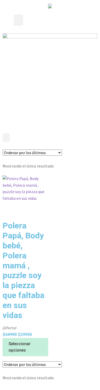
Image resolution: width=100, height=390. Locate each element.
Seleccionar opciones (19, 347)
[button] (18, 20)
